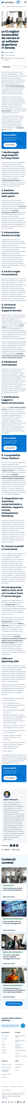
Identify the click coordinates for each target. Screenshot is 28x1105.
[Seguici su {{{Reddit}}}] (21, 1102)
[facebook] (14, 845)
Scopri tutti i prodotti (20, 1056)
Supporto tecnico (6, 1064)
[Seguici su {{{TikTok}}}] (24, 1102)
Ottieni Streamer (6, 1074)
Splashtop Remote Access (20, 1036)
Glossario (4, 1052)
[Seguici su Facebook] (12, 1102)
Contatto (4, 1050)
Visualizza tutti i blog (14, 1004)
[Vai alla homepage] (8, 2)
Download (18, 1067)
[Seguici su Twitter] (15, 1102)
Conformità (5, 1086)
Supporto (5, 1061)
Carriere (4, 1044)
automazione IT (6, 111)
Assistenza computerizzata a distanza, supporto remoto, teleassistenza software (13, 355)
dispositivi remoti (7, 621)
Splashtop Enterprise (8, 642)
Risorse (3, 1047)
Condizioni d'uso (6, 1090)
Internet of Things (7, 470)
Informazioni (6, 1032)
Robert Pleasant (9, 52)
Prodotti (17, 1032)
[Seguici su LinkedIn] (3, 1102)
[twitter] (17, 845)
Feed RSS (7, 850)
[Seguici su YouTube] (18, 1102)
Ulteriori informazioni (9, 897)
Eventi (3, 1041)
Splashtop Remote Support (20, 1041)
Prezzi (16, 1070)
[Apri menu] (25, 2)
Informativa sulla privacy (16, 1086)
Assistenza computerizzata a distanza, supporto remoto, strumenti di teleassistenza (13, 476)
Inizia (16, 1061)
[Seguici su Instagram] (6, 1102)
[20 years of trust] (18, 2)
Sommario (6, 67)
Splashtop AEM (10, 604)
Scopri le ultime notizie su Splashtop (12, 1019)
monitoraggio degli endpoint (11, 180)
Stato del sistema (6, 1067)
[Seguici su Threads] (9, 1102)
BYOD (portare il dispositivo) (15, 86)
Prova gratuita (10, 145)
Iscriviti (17, 850)
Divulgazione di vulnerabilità (6, 1070)
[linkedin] (11, 845)
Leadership (4, 1038)
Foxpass (17, 1053)
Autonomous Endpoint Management (19, 1046)
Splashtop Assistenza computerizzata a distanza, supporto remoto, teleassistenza (14, 638)
